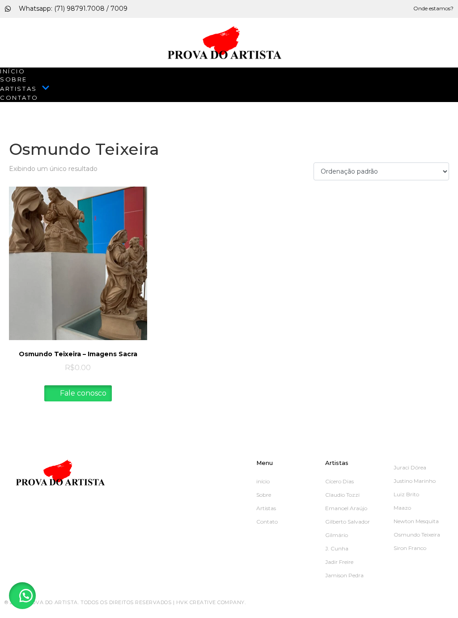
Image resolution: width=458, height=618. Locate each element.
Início (12, 71)
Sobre (13, 79)
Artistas (18, 88)
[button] (22, 595)
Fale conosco (82, 393)
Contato (19, 97)
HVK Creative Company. (211, 602)
